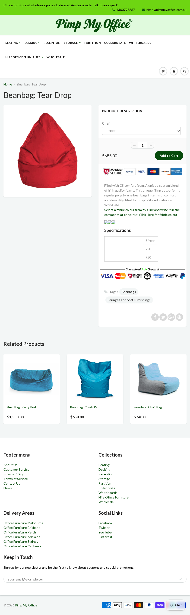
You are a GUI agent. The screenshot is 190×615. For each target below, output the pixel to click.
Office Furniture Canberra (22, 546)
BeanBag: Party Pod (21, 407)
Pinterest (105, 537)
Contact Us (11, 483)
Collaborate (115, 42)
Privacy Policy (13, 474)
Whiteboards (140, 42)
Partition (92, 42)
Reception (52, 42)
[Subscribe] (180, 579)
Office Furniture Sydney (20, 541)
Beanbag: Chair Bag (148, 407)
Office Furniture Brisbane (21, 528)
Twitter (104, 528)
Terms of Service (15, 479)
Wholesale (56, 57)
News (7, 488)
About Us (10, 465)
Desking (31, 42)
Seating (11, 42)
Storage (71, 42)
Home (7, 84)
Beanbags (129, 292)
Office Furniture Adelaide (21, 537)
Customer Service (16, 469)
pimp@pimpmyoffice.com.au (166, 10)
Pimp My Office (26, 605)
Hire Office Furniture (22, 57)
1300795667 (125, 10)
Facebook (105, 523)
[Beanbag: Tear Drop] (47, 150)
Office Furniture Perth (19, 532)
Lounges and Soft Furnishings (129, 300)
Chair (106, 123)
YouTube (105, 532)
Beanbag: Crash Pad (84, 407)
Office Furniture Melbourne (23, 523)
